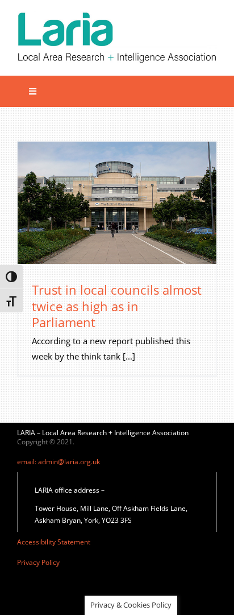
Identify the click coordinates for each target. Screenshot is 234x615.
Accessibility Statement (53, 542)
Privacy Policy (38, 562)
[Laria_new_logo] (117, 15)
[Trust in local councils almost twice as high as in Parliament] (117, 203)
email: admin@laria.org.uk (58, 462)
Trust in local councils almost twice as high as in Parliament (117, 306)
